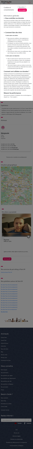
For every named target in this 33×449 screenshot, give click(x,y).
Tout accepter (22, 10)
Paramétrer (22, 7)
